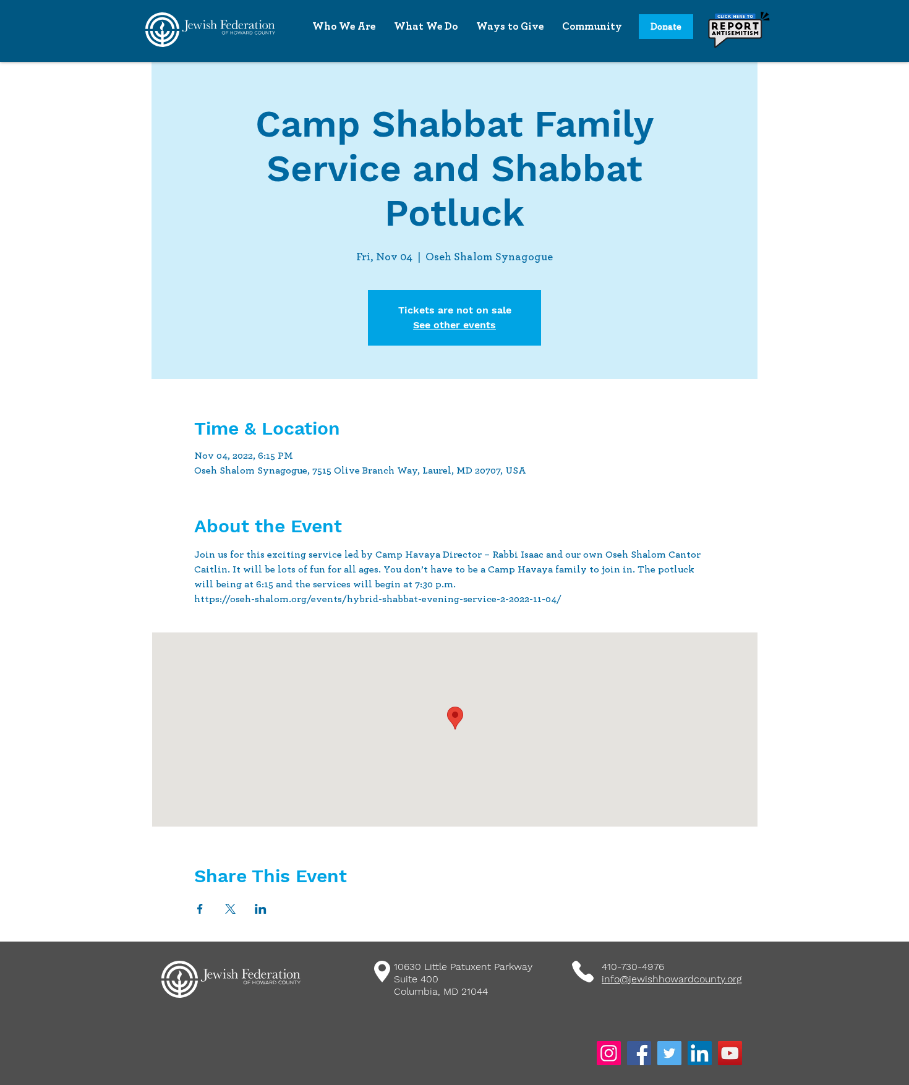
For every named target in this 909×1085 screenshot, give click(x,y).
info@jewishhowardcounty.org (671, 979)
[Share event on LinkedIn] (261, 909)
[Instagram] (609, 1053)
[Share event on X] (230, 909)
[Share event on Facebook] (200, 909)
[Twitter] (669, 1053)
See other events (454, 325)
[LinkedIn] (700, 1053)
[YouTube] (730, 1053)
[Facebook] (639, 1053)
